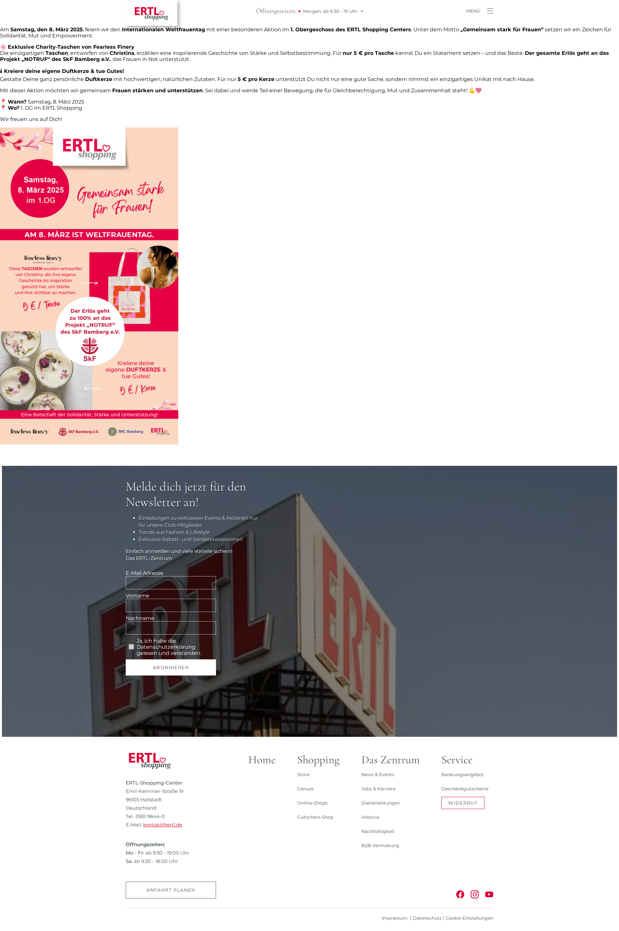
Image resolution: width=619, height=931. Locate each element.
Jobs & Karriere (378, 789)
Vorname (137, 596)
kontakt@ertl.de (162, 825)
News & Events (377, 774)
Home (262, 759)
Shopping (318, 759)
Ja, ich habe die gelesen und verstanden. (169, 647)
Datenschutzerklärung (166, 647)
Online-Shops (312, 803)
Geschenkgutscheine (464, 789)
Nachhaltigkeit (378, 831)
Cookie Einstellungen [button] (469, 918)
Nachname (140, 618)
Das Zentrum (390, 759)
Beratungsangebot (462, 774)
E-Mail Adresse (144, 573)
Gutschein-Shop (315, 817)
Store (303, 774)
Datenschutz (427, 918)
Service (457, 759)
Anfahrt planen (170, 890)
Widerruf (463, 803)
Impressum (395, 918)
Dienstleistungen (380, 803)
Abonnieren (171, 667)
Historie (370, 817)
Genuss (305, 789)
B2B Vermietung (380, 845)
